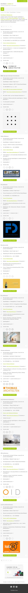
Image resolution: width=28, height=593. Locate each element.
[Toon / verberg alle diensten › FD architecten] (15, 207)
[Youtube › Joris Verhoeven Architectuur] (12, 432)
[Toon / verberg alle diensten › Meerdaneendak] (15, 268)
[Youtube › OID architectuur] (12, 487)
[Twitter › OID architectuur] (4, 487)
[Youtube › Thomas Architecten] (12, 384)
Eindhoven (12, 142)
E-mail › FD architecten (7, 198)
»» (10, 26)
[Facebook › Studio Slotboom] (7, 167)
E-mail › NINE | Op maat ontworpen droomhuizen (12, 89)
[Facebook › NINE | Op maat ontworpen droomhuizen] (7, 110)
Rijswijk (11, 459)
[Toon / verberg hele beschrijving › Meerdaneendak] (15, 264)
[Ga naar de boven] (26, 71)
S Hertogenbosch (13, 301)
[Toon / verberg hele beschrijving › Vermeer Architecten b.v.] (15, 48)
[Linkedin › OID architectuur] (10, 487)
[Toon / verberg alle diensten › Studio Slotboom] (15, 159)
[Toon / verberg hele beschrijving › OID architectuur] (15, 472)
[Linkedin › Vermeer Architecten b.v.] (10, 63)
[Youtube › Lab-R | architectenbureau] (12, 538)
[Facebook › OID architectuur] (7, 487)
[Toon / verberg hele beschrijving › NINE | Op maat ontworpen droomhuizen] (15, 95)
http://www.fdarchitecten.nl (12, 200)
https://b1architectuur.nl (11, 311)
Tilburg (11, 405)
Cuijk (11, 251)
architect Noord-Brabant (13, 18)
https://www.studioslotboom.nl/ (13, 152)
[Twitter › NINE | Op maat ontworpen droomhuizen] (4, 110)
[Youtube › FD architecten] (12, 218)
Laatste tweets (6, 213)
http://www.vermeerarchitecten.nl (13, 45)
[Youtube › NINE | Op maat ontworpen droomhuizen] (12, 110)
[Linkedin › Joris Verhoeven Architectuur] (10, 432)
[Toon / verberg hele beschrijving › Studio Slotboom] (15, 155)
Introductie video (14, 213)
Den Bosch (12, 356)
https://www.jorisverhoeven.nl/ (13, 415)
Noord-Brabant (6, 35)
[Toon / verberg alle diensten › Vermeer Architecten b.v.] (15, 52)
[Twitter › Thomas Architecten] (4, 384)
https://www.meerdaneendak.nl (13, 261)
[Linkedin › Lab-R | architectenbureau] (10, 538)
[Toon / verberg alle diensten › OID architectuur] (15, 476)
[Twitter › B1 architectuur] (4, 329)
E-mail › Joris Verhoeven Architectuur (10, 413)
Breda (11, 81)
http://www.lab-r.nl (10, 520)
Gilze (11, 35)
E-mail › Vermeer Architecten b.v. (9, 43)
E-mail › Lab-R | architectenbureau (9, 518)
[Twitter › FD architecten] (4, 218)
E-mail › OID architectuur (8, 466)
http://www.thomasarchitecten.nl (13, 366)
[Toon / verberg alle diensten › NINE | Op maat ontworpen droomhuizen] (15, 98)
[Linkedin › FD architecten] (10, 218)
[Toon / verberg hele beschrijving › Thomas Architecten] (15, 369)
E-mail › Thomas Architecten (8, 363)
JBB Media (13, 590)
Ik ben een (22, 1)
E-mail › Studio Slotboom (8, 149)
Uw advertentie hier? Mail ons (14, 577)
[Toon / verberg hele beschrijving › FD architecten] (15, 204)
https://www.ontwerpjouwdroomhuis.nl (14, 91)
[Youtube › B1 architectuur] (12, 329)
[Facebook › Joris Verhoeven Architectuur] (7, 432)
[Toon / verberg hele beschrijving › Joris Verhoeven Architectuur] (15, 418)
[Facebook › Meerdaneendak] (7, 276)
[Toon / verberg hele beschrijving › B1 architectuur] (15, 315)
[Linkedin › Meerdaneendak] (10, 276)
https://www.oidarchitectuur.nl (12, 469)
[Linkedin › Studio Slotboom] (10, 167)
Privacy (16, 590)
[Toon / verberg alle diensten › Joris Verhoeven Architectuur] (15, 421)
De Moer (11, 190)
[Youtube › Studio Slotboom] (12, 167)
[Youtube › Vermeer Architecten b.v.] (12, 63)
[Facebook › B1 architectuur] (7, 329)
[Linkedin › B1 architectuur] (10, 329)
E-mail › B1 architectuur (7, 309)
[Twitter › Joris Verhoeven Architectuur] (4, 432)
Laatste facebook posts (8, 57)
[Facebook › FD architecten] (7, 218)
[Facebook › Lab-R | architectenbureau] (7, 538)
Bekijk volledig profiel (10, 71)
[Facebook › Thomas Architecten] (7, 384)
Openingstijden (6, 55)
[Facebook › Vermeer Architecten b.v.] (7, 63)
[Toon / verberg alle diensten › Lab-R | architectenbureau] (15, 527)
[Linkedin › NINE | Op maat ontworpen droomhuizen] (10, 110)
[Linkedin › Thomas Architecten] (10, 384)
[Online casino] (14, 564)
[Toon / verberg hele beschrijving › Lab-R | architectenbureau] (15, 524)
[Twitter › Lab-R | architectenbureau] (4, 538)
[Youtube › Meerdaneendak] (12, 276)
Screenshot (23, 45)
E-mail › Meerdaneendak (8, 258)
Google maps (16, 35)
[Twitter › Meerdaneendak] (4, 276)
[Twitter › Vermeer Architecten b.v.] (4, 63)
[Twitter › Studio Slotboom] (4, 167)
